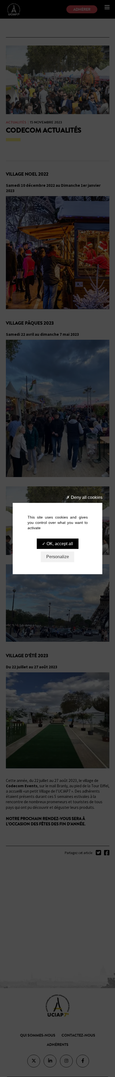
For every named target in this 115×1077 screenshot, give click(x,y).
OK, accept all (59, 543)
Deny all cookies (86, 497)
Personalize (57, 557)
